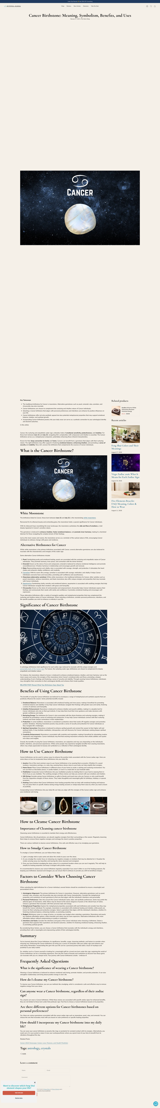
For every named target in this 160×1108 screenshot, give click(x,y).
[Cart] (155, 6)
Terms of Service (55, 1089)
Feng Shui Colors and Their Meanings (125, 447)
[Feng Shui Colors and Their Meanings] (126, 434)
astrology (33, 1048)
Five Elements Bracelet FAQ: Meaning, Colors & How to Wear (124, 503)
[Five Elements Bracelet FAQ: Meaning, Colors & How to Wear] (126, 490)
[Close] (35, 1083)
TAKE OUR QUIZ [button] (19, 1093)
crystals (46, 1048)
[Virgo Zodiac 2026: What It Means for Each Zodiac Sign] (126, 463)
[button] (62, 6)
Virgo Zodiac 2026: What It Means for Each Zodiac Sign (125, 476)
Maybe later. (19, 1098)
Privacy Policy (47, 1089)
